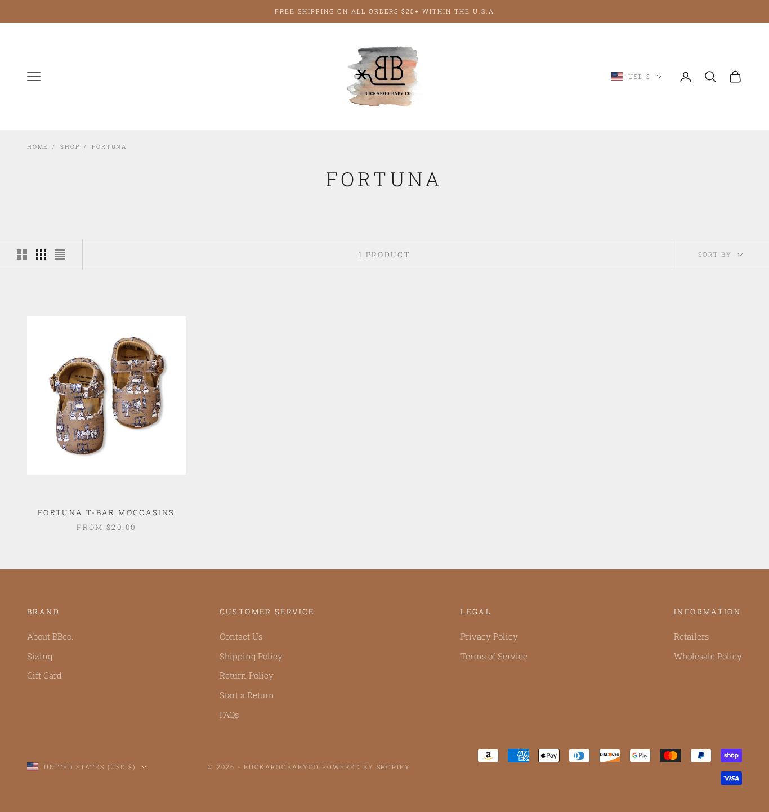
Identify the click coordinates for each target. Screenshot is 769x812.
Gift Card (44, 675)
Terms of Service (493, 656)
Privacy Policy (489, 636)
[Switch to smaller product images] (41, 254)
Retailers (691, 636)
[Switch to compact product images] (60, 254)
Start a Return (247, 695)
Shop (69, 146)
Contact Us (241, 636)
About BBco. (50, 636)
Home (37, 146)
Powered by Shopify (366, 766)
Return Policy (247, 675)
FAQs (229, 714)
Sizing (39, 656)
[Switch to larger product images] (22, 254)
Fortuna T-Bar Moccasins (106, 512)
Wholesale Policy (708, 656)
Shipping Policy (251, 656)
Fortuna (109, 146)
